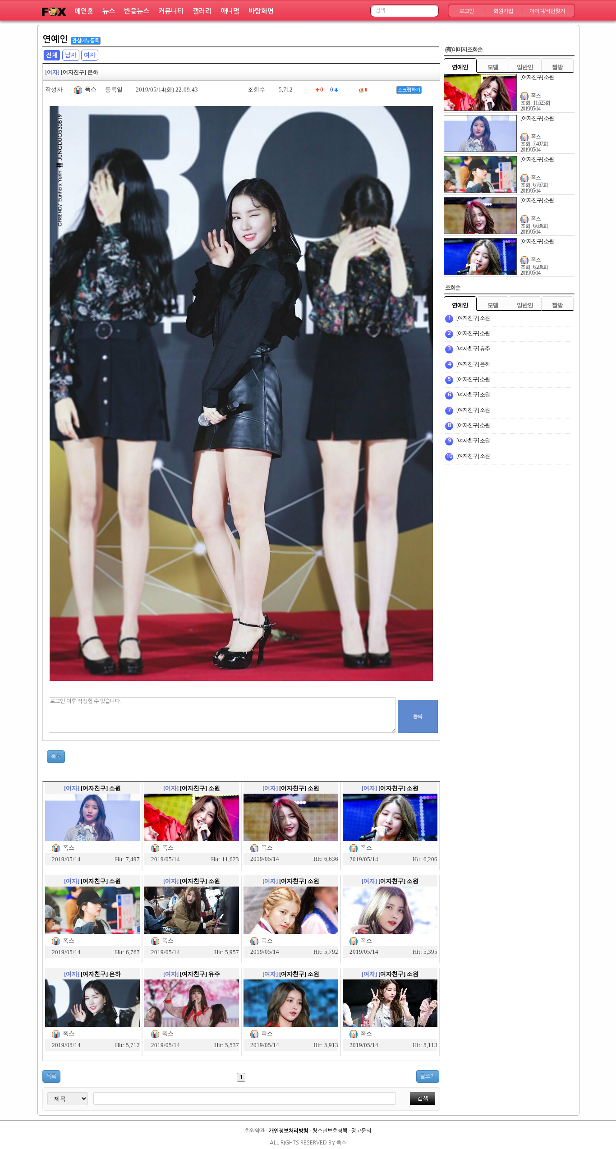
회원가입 (503, 11)
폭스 (91, 89)
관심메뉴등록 (85, 40)
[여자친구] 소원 (101, 788)
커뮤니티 (171, 11)
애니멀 (230, 11)
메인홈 (83, 11)
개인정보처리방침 (288, 1131)
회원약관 (255, 1131)
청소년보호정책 (330, 1131)
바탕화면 (261, 11)
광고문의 (361, 1131)
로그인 (466, 11)
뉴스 (108, 11)
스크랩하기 (409, 89)
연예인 (55, 39)
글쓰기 (427, 1076)
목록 (56, 756)
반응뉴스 (136, 11)
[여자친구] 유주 (200, 973)
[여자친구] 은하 (101, 973)
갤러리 (202, 11)
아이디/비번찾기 (547, 11)
